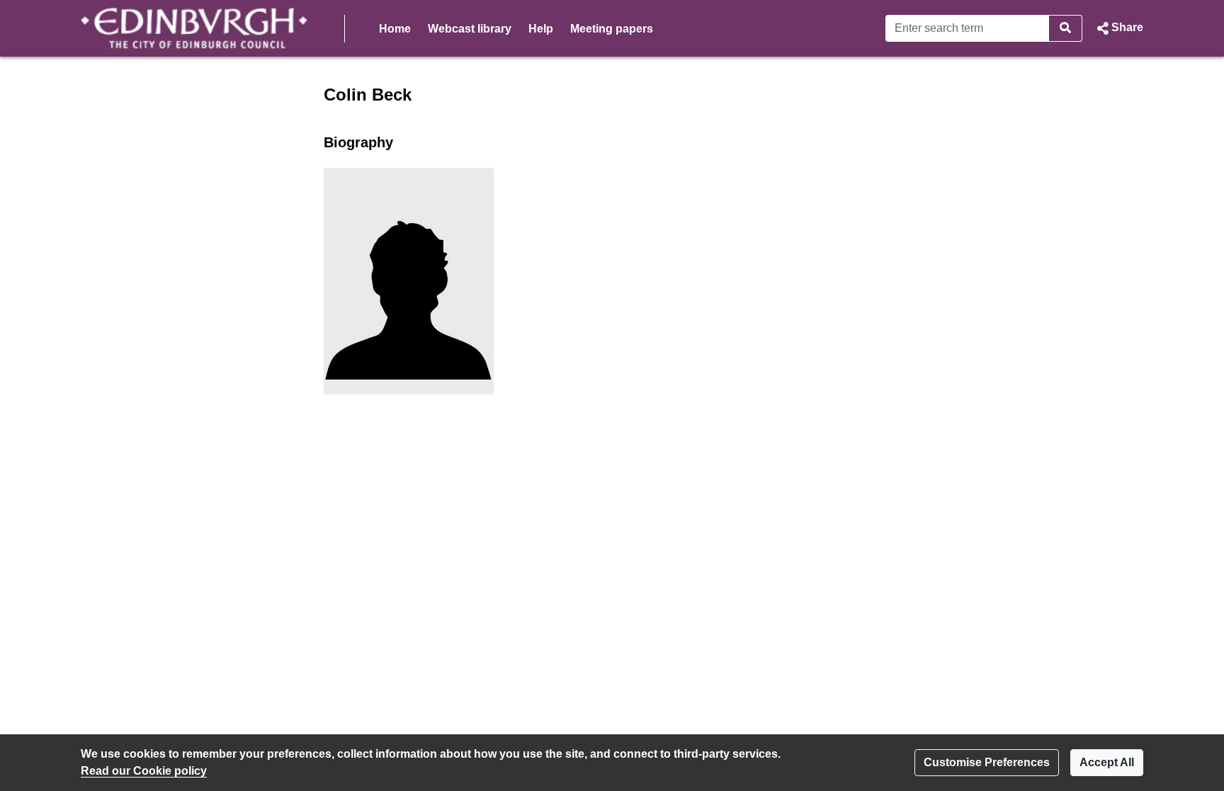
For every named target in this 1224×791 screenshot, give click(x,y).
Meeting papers (611, 29)
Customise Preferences (987, 762)
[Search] (1065, 28)
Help (540, 29)
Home (395, 29)
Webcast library (469, 29)
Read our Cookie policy (144, 771)
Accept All (1107, 762)
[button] (1118, 28)
